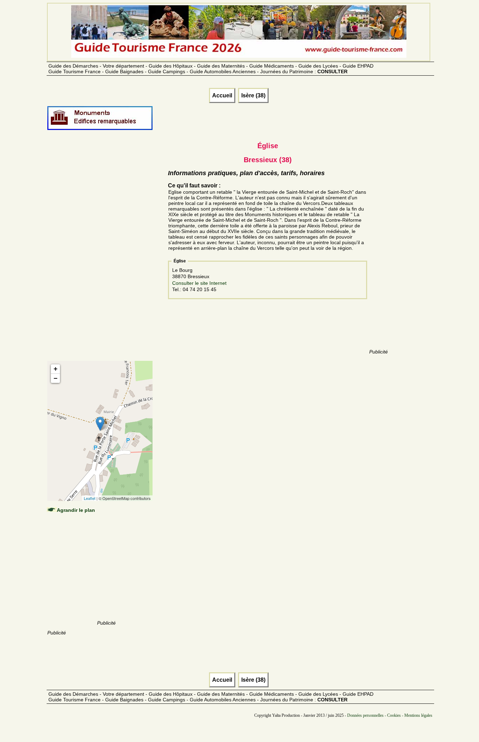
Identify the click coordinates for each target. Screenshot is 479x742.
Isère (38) (253, 95)
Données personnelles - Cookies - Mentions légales (389, 715)
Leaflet (89, 498)
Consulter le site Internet (199, 283)
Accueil (222, 95)
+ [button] (56, 368)
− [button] (56, 378)
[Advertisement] (106, 253)
